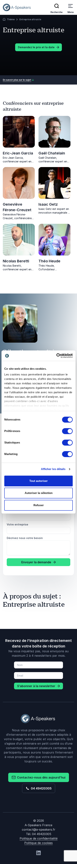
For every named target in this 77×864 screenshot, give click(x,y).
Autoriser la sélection (39, 492)
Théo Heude (49, 261)
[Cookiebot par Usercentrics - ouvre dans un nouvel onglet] (56, 355)
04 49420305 (40, 788)
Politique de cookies (38, 843)
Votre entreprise (17, 524)
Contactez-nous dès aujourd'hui (40, 777)
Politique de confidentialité (39, 838)
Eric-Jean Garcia (18, 153)
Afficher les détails (53, 469)
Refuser (38, 505)
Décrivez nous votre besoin (25, 538)
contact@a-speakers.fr (38, 829)
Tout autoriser (38, 480)
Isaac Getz (48, 204)
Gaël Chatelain (51, 153)
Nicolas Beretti (16, 261)
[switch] (67, 431)
